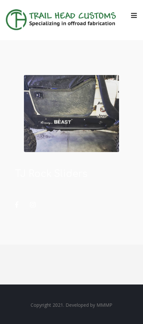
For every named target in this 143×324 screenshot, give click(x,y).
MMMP (104, 305)
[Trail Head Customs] (61, 20)
